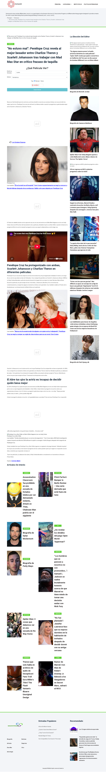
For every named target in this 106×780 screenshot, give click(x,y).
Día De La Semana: (9, 72)
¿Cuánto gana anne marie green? (48, 729)
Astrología (10, 751)
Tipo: (32, 81)
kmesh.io (29, 13)
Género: (9, 77)
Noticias (57, 473)
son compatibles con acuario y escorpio (50, 738)
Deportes (24, 743)
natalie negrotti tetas (45, 735)
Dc (58, 525)
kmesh (18, 4)
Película (37, 81)
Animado (26, 473)
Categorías (66, 4)
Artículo (9, 743)
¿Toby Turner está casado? (46, 732)
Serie (42, 81)
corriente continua (26, 658)
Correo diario (15, 461)
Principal (58, 4)
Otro (57, 657)
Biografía (26, 528)
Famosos (16, 18)
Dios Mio (9, 747)
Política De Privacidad (91, 4)
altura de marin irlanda (45, 726)
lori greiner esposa (18, 142)
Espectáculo (37, 89)
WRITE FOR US (78, 4)
